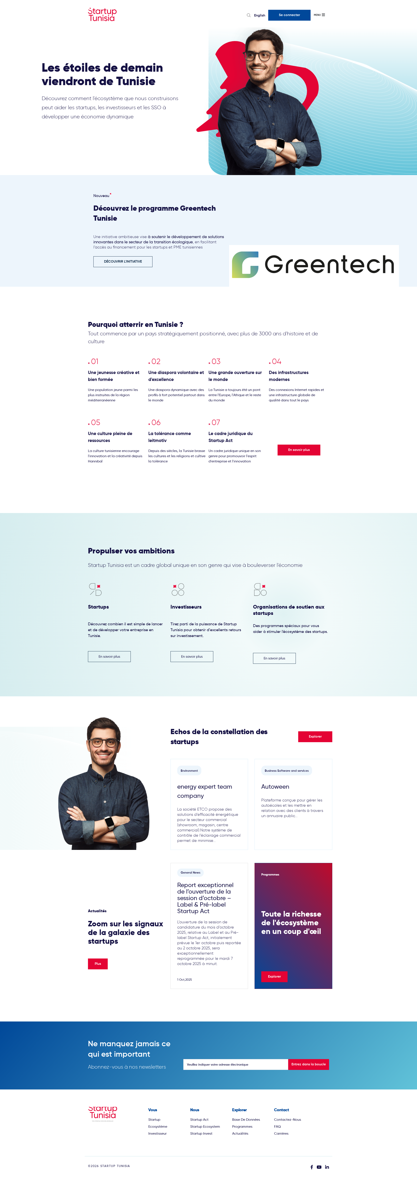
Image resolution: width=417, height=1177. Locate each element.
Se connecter (289, 15)
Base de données (246, 1119)
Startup (154, 1119)
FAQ (277, 1126)
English (259, 15)
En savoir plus (299, 450)
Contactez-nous (287, 1119)
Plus (98, 964)
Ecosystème (157, 1126)
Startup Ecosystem (205, 1126)
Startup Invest (201, 1133)
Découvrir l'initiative (123, 261)
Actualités (240, 1133)
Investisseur (157, 1133)
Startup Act (199, 1119)
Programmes (242, 1126)
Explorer (315, 736)
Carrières (281, 1133)
